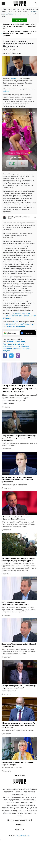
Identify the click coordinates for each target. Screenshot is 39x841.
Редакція (19, 825)
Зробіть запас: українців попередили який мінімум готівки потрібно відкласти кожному (20, 33)
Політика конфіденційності (19, 820)
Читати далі (19, 775)
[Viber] (18, 355)
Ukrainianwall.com (23, 835)
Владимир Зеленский (16, 342)
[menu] (3, 3)
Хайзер (6, 91)
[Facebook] (5, 355)
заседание (7, 348)
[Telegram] (11, 355)
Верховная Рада (22, 346)
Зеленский (15, 78)
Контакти (19, 829)
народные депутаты (21, 348)
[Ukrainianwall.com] (20, 3)
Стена (16, 322)
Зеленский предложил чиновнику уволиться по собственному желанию (19, 315)
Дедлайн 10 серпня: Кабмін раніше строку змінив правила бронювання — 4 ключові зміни (19, 26)
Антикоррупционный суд (13, 344)
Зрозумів (19, 20)
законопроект (9, 346)
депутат (6, 351)
